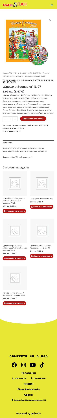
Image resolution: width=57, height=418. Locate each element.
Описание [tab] (7, 142)
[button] (50, 20)
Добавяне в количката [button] (14, 211)
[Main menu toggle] (51, 4)
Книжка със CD (15, 131)
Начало (5, 73)
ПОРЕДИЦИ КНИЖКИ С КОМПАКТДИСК (25, 73)
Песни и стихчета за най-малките (17, 80)
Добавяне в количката (33, 119)
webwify (36, 413)
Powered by (23, 413)
